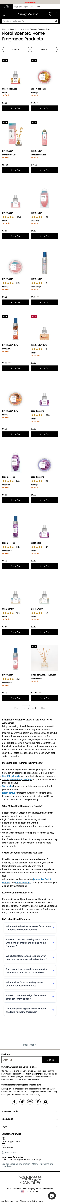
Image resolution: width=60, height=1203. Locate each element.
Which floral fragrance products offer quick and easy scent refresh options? (26, 958)
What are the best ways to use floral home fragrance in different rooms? (28, 928)
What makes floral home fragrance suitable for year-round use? (24, 984)
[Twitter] (22, 1101)
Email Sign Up (7, 1054)
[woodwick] (20, 6)
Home (4, 29)
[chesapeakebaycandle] (33, 6)
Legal (4, 1126)
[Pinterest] (38, 1101)
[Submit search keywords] (56, 21)
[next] (51, 2)
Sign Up (50, 1059)
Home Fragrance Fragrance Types (37, 29)
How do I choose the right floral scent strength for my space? (26, 997)
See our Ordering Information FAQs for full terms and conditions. (27, 1165)
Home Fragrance (15, 29)
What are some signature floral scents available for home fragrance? (26, 1010)
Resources (7, 1119)
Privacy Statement (33, 1074)
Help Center (10, 1152)
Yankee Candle (10, 1111)
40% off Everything (30, 2)
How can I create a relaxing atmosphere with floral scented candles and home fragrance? (27, 942)
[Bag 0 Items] (56, 13)
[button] (52, 1196)
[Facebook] (14, 1101)
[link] (11, 217)
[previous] (9, 2)
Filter (14, 49)
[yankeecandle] (6, 6)
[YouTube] (45, 1101)
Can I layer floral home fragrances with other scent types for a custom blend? (26, 971)
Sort (43, 49)
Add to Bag (15, 108)
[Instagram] (30, 1101)
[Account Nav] (50, 13)
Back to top (28, 1044)
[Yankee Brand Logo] (28, 14)
